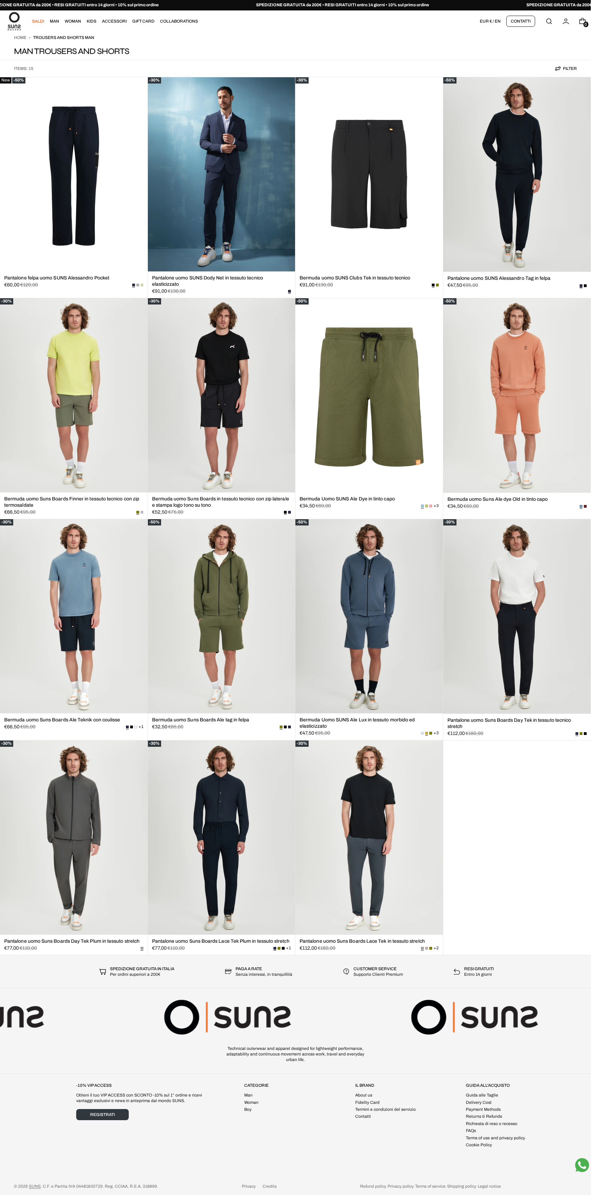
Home (20, 37)
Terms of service (430, 1186)
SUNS (35, 1186)
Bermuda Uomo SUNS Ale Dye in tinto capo (347, 498)
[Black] (585, 285)
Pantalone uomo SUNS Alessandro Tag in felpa (499, 278)
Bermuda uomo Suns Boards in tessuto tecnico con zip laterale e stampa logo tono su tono (220, 502)
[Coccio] (585, 506)
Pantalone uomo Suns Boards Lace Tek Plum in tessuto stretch (220, 941)
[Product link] (74, 187)
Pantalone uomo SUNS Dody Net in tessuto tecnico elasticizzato (207, 281)
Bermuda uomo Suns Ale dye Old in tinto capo (497, 499)
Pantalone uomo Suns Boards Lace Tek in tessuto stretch (362, 941)
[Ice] (135, 727)
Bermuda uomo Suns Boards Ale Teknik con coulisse (62, 719)
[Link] (295, 5)
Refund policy (373, 1186)
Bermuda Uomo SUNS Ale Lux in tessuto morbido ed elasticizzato (357, 723)
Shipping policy (461, 1186)
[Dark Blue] (289, 512)
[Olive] (437, 285)
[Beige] (426, 948)
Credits (270, 1186)
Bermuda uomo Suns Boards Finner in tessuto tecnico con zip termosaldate (71, 502)
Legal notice (489, 1186)
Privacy (249, 1186)
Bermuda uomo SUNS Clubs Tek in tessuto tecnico (355, 277)
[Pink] (430, 506)
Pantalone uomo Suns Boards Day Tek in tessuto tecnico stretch (509, 723)
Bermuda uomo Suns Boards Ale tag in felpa (200, 719)
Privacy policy (401, 1186)
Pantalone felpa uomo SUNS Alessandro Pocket (56, 277)
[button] (549, 21)
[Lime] (426, 506)
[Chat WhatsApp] (582, 1165)
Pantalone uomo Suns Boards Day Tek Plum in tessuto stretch (72, 941)
